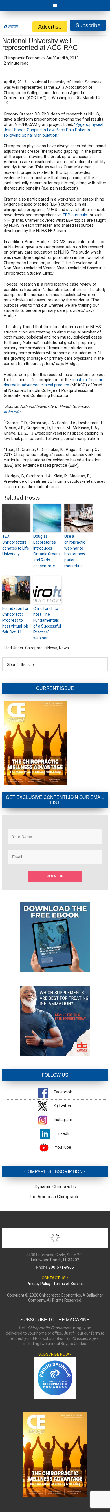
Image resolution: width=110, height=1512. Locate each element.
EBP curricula (75, 215)
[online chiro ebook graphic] (55, 970)
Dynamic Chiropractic (55, 1186)
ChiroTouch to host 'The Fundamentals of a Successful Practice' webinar (47, 623)
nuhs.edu (12, 412)
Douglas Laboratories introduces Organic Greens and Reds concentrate (47, 551)
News (64, 648)
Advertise (49, 27)
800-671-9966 (61, 1267)
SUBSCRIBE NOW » (55, 1354)
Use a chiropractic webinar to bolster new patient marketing (74, 551)
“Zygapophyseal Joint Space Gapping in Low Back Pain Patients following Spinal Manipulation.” (53, 129)
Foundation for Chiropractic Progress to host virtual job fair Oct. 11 (15, 620)
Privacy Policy (39, 1283)
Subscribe (88, 25)
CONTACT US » (55, 1278)
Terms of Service (68, 1283)
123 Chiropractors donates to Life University (15, 545)
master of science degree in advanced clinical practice (54, 382)
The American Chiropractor (55, 1196)
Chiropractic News (41, 648)
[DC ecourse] (55, 1054)
